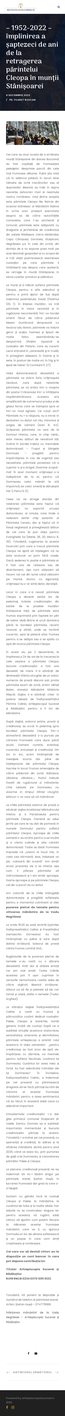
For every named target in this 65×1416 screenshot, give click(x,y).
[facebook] (7, 1407)
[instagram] (12, 1407)
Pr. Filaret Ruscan (22, 99)
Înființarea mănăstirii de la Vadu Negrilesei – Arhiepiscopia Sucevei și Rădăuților (32, 1317)
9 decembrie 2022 (18, 95)
